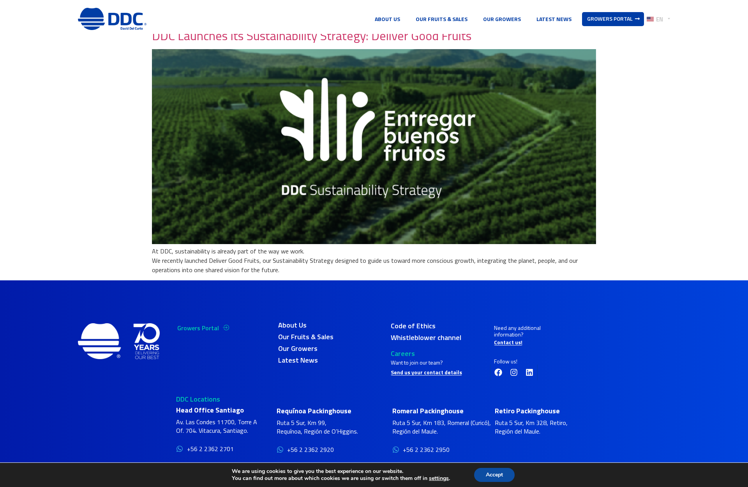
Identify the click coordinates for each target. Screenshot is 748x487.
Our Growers (502, 19)
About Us (387, 19)
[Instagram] (514, 372)
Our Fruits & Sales (442, 19)
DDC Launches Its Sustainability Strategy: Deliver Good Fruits (311, 35)
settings (439, 478)
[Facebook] (498, 372)
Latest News (554, 19)
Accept (494, 474)
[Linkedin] (529, 372)
